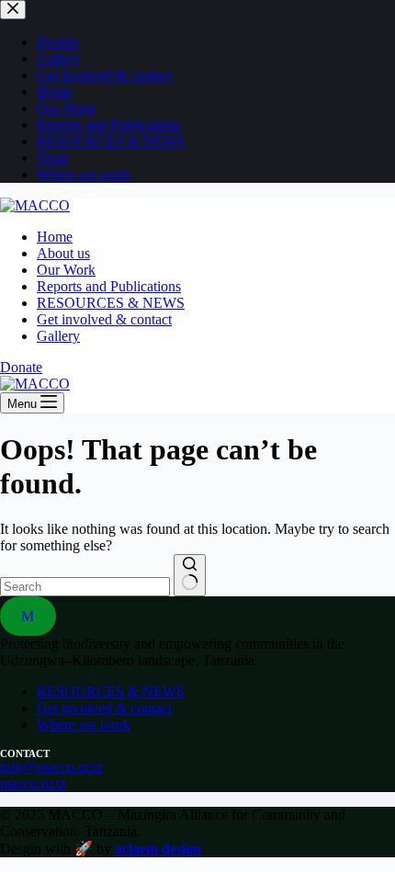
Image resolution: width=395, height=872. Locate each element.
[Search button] (190, 575)
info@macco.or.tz (51, 767)
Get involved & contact (104, 319)
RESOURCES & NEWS (111, 303)
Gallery (58, 336)
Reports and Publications (109, 286)
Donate (21, 367)
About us (63, 253)
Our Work (66, 269)
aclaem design (158, 848)
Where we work (83, 724)
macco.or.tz (33, 783)
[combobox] (85, 586)
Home (55, 236)
